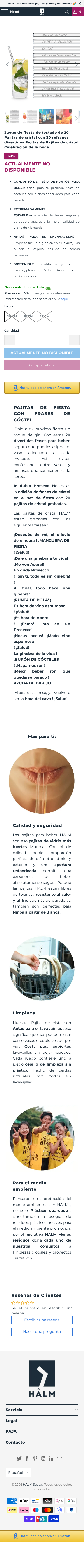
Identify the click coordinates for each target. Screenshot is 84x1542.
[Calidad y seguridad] (42, 781)
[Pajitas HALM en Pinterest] (35, 1459)
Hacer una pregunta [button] (42, 1331)
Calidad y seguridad (37, 825)
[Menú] (2, 11)
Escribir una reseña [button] (42, 1320)
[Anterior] (8, 64)
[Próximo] (76, 64)
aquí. (65, 299)
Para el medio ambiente (30, 1185)
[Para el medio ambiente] (42, 1138)
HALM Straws (33, 1484)
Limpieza (24, 1012)
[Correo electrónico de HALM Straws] (59, 1459)
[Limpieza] (42, 968)
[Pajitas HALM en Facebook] (27, 1459)
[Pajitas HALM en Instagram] (43, 1459)
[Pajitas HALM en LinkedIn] (51, 1459)
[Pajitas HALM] (42, 11)
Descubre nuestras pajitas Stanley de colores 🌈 (42, 3)
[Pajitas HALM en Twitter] (19, 1459)
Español (15, 1472)
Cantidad (11, 330)
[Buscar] (66, 11)
